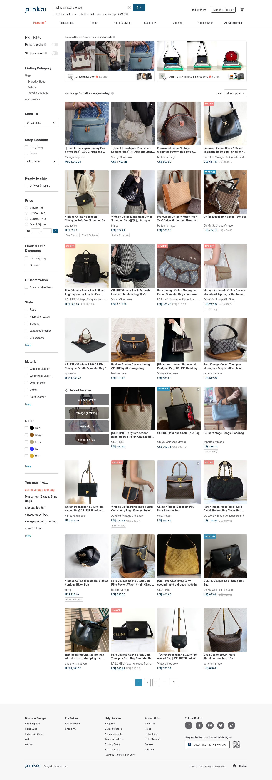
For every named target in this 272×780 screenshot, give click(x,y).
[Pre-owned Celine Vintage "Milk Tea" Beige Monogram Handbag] (179, 192)
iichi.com (150, 749)
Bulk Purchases (113, 728)
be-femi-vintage (166, 157)
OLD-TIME (117, 442)
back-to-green (119, 373)
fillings (114, 225)
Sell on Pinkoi (199, 9)
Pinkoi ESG (151, 734)
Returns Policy (113, 749)
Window (29, 744)
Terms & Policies (114, 739)
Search (139, 7)
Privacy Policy (112, 744)
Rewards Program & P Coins (120, 754)
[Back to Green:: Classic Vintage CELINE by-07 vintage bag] (133, 340)
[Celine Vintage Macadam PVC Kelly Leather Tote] (179, 482)
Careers (149, 744)
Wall (27, 739)
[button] (55, 231)
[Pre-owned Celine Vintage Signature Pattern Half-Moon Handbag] (179, 123)
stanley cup (109, 14)
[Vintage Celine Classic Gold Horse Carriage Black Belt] (87, 556)
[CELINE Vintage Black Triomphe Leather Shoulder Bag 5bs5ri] (133, 266)
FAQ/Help (110, 723)
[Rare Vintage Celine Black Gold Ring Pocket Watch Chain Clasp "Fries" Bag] (133, 556)
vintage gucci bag (36, 514)
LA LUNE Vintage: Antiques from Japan (227, 157)
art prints (96, 14)
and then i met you (76, 663)
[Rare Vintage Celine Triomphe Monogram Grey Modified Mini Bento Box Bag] (225, 340)
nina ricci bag (34, 528)
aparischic (71, 225)
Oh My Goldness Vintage (218, 225)
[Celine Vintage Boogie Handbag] (225, 408)
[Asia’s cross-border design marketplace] (35, 10)
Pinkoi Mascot (152, 739)
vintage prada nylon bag (41, 521)
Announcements (113, 734)
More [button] (28, 345)
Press (148, 728)
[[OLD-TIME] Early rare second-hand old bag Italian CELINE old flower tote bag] (133, 408)
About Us (150, 723)
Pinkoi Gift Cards (34, 734)
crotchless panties (62, 14)
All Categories (32, 723)
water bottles (82, 14)
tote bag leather (35, 507)
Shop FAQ (70, 728)
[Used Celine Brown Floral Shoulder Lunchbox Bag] (225, 630)
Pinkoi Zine (31, 728)
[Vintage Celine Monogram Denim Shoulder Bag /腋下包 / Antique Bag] (133, 192)
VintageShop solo (75, 157)
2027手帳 (123, 14)
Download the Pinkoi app (209, 744)
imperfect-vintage (214, 442)
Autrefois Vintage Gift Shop (219, 299)
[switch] (41, 44)
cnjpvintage (164, 515)
